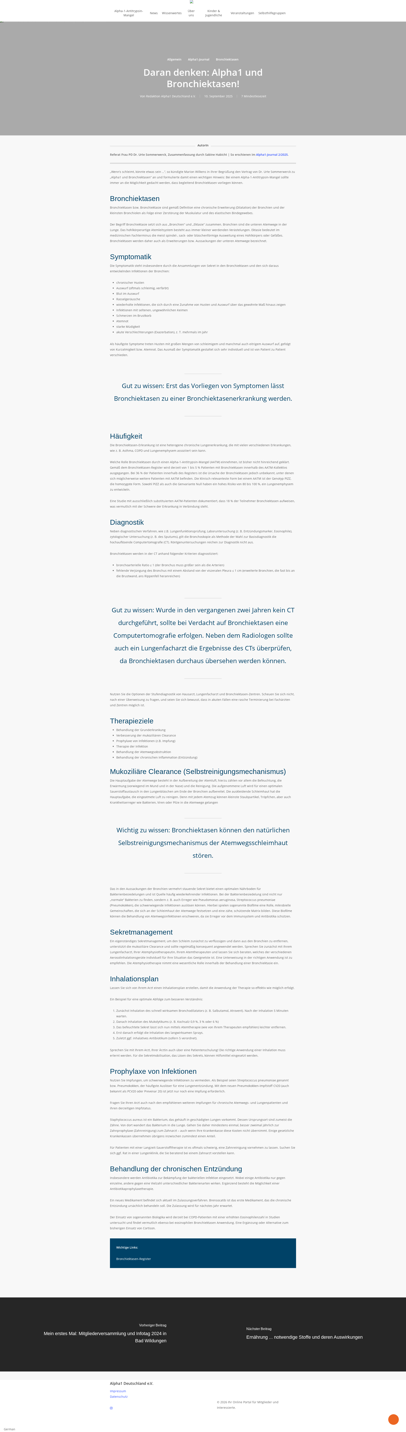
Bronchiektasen (227, 59)
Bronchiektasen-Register (133, 1259)
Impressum (118, 1391)
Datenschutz (119, 1397)
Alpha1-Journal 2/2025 (272, 155)
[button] (203, 1423)
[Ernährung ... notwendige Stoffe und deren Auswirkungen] (304, 1334)
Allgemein (174, 59)
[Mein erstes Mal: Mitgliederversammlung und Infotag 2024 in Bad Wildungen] (101, 1334)
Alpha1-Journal (198, 59)
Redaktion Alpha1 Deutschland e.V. (171, 96)
